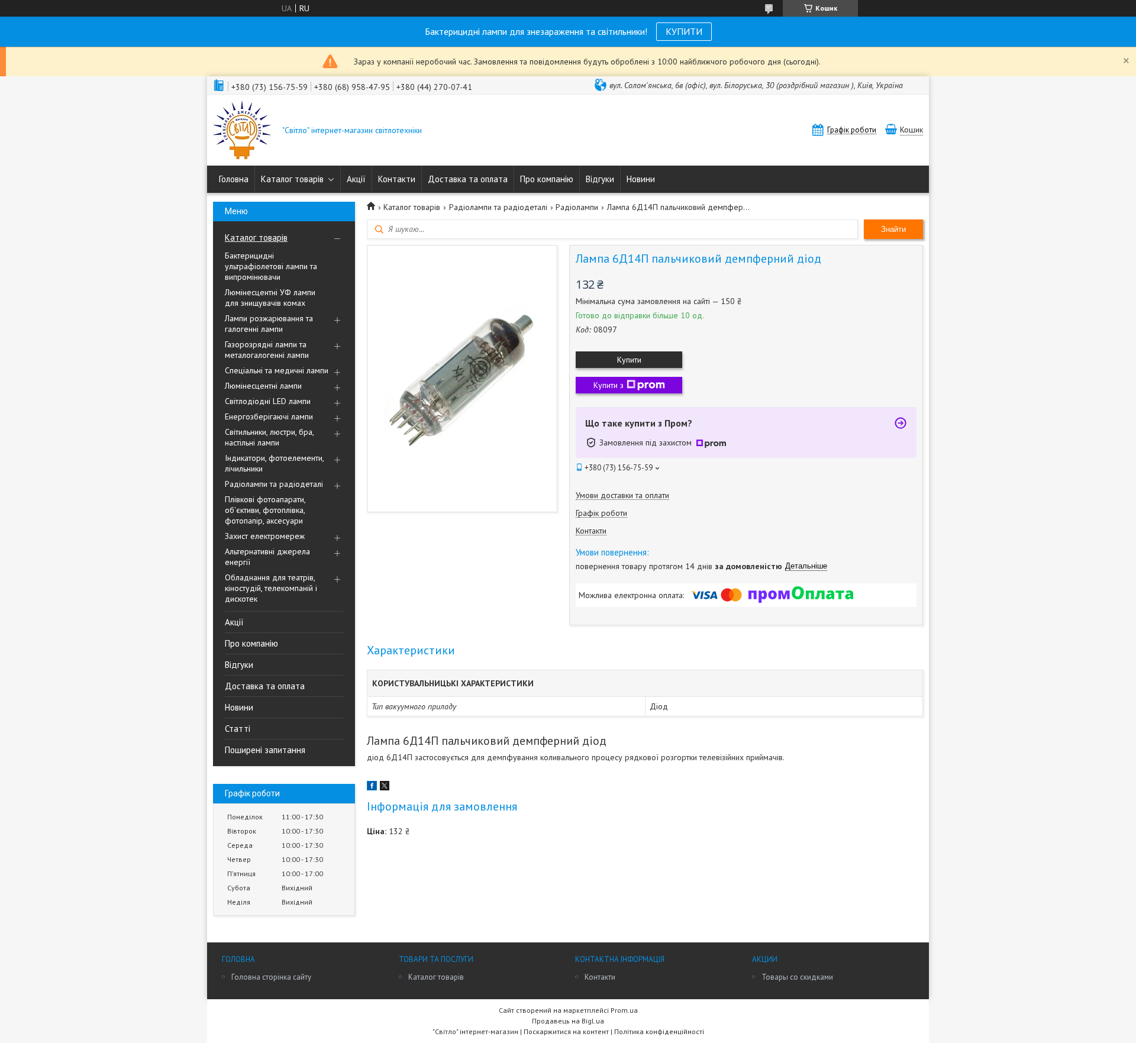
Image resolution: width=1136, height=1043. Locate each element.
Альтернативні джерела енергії (267, 556)
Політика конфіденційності (659, 1031)
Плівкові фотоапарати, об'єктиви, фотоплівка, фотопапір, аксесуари (265, 510)
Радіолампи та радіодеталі (274, 484)
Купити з (608, 385)
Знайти (893, 229)
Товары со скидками (797, 977)
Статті (237, 728)
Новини (641, 179)
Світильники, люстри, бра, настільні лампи (269, 437)
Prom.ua (624, 1010)
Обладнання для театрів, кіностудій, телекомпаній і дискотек (271, 588)
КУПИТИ (684, 31)
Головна (233, 179)
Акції (356, 179)
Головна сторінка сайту (271, 977)
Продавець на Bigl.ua (568, 1020)
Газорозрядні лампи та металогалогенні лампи (267, 349)
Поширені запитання (265, 749)
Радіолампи (577, 207)
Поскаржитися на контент (566, 1031)
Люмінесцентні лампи (263, 385)
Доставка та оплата (468, 179)
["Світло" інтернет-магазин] (242, 131)
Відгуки (600, 179)
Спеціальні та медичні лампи (276, 370)
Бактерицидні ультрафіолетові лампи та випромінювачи (271, 266)
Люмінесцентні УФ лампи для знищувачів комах (270, 297)
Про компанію (546, 179)
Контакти (396, 179)
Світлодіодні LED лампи (268, 401)
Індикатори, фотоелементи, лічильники (274, 463)
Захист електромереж (265, 536)
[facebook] (372, 787)
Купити (629, 359)
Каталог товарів (292, 179)
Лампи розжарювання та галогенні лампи (269, 323)
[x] (384, 787)
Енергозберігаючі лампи (269, 416)
